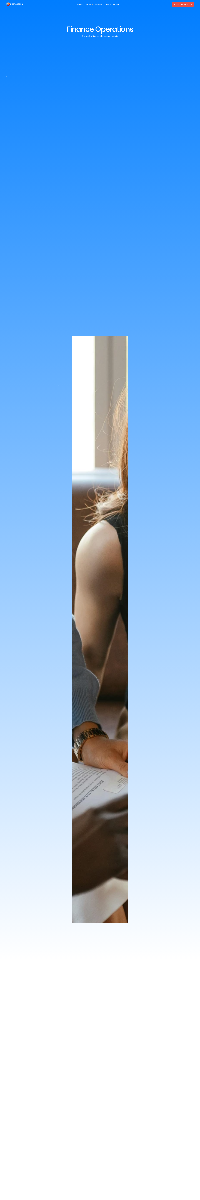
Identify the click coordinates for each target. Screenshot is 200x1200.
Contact (116, 4)
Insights (108, 4)
